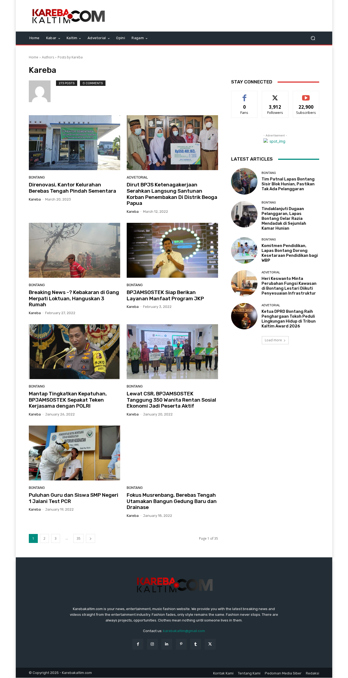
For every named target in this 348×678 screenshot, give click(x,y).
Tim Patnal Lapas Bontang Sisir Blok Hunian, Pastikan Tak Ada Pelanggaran (288, 184)
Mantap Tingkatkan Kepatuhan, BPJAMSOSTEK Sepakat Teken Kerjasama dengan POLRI (68, 399)
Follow (275, 95)
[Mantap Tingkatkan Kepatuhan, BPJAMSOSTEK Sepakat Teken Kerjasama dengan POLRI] (74, 351)
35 (78, 538)
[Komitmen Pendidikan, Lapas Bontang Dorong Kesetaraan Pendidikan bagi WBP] (244, 250)
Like (244, 95)
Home (33, 57)
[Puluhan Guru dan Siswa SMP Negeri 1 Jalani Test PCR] (74, 453)
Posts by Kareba (70, 57)
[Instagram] (152, 644)
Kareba (35, 199)
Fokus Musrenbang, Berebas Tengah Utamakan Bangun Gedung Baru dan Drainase (172, 501)
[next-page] (90, 538)
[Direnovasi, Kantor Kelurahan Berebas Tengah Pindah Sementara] (74, 142)
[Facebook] (137, 644)
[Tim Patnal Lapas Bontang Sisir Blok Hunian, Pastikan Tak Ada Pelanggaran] (244, 181)
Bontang (37, 177)
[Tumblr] (195, 644)
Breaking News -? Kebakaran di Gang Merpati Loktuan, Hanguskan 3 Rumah (74, 298)
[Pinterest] (181, 644)
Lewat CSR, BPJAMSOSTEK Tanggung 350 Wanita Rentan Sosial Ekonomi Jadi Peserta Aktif (171, 399)
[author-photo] (42, 91)
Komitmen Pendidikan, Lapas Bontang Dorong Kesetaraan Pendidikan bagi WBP (290, 253)
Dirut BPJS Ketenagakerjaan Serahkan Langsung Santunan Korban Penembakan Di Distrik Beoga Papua (172, 194)
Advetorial (137, 177)
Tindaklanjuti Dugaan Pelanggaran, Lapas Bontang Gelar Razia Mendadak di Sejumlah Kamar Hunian (284, 218)
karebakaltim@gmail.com (184, 631)
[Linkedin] (166, 644)
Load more (273, 340)
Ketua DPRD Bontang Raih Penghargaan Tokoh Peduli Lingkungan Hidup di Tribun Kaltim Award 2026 (289, 319)
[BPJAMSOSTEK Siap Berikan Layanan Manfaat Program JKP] (172, 250)
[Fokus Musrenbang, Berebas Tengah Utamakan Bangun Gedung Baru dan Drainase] (172, 453)
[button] (312, 38)
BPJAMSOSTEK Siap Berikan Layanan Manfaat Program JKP (165, 295)
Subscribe (306, 95)
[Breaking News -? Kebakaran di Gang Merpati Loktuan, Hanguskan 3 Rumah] (74, 250)
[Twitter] (210, 644)
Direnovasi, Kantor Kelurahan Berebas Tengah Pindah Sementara (72, 188)
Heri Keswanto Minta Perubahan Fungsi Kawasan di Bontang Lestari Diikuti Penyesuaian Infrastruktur (289, 286)
